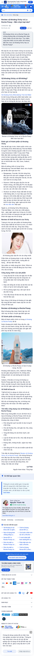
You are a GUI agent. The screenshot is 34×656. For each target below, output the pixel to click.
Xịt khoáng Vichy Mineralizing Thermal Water (16, 95)
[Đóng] (2, 2)
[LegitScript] (10, 619)
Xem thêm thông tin (8, 515)
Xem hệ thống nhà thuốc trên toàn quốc (17, 554)
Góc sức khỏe (8, 15)
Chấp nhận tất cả (24, 651)
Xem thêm (6, 492)
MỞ (30, 2)
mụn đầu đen (9, 204)
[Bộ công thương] (5, 614)
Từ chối (9, 651)
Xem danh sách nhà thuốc (17, 557)
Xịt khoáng (10, 519)
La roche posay (19, 519)
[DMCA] (19, 614)
